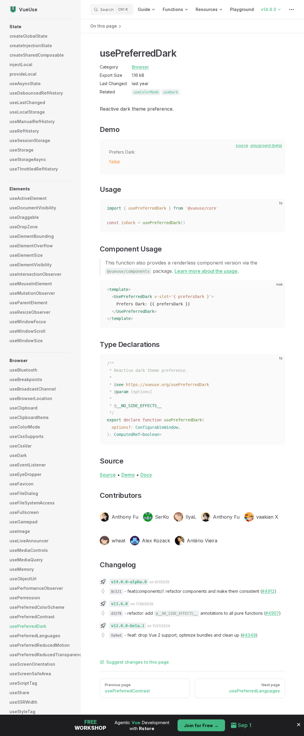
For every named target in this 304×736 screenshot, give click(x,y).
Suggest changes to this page (137, 662)
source (242, 145)
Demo (128, 475)
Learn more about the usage (206, 271)
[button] (40, 26)
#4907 (272, 613)
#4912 (268, 591)
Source (108, 475)
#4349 (249, 635)
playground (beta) (266, 145)
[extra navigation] (291, 9)
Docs (146, 475)
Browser (140, 66)
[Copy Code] (275, 208)
